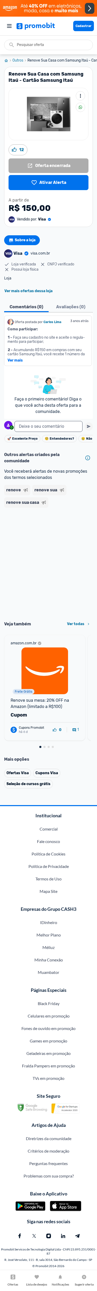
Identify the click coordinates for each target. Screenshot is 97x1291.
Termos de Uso (48, 878)
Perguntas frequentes (48, 1163)
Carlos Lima (52, 322)
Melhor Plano (48, 934)
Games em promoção (48, 1040)
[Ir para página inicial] (8, 60)
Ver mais (15, 360)
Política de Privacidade (48, 866)
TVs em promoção (48, 1078)
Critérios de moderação (48, 1150)
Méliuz (48, 947)
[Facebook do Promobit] (19, 1236)
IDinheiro (48, 922)
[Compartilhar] (80, 107)
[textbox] (48, 426)
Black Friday (48, 1003)
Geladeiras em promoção (48, 1053)
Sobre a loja (25, 240)
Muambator (48, 972)
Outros (17, 60)
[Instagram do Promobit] (48, 1236)
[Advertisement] (48, 562)
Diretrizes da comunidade (48, 1138)
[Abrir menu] (9, 26)
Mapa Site (48, 891)
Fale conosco (48, 841)
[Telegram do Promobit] (77, 1236)
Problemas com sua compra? (49, 1175)
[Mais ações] (80, 96)
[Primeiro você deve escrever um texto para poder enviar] (89, 426)
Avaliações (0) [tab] (70, 306)
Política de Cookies (48, 853)
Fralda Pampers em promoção (48, 1065)
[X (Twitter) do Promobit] (34, 1236)
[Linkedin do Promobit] (63, 1236)
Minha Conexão (48, 959)
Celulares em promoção (49, 1015)
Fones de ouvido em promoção (48, 1028)
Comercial (49, 828)
